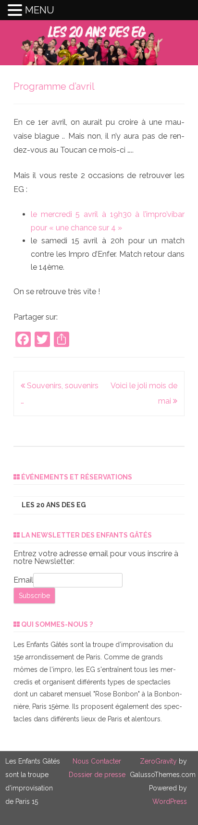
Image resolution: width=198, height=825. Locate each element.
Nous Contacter (97, 761)
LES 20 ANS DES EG (54, 505)
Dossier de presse (97, 774)
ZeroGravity (158, 761)
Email (23, 580)
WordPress (169, 801)
